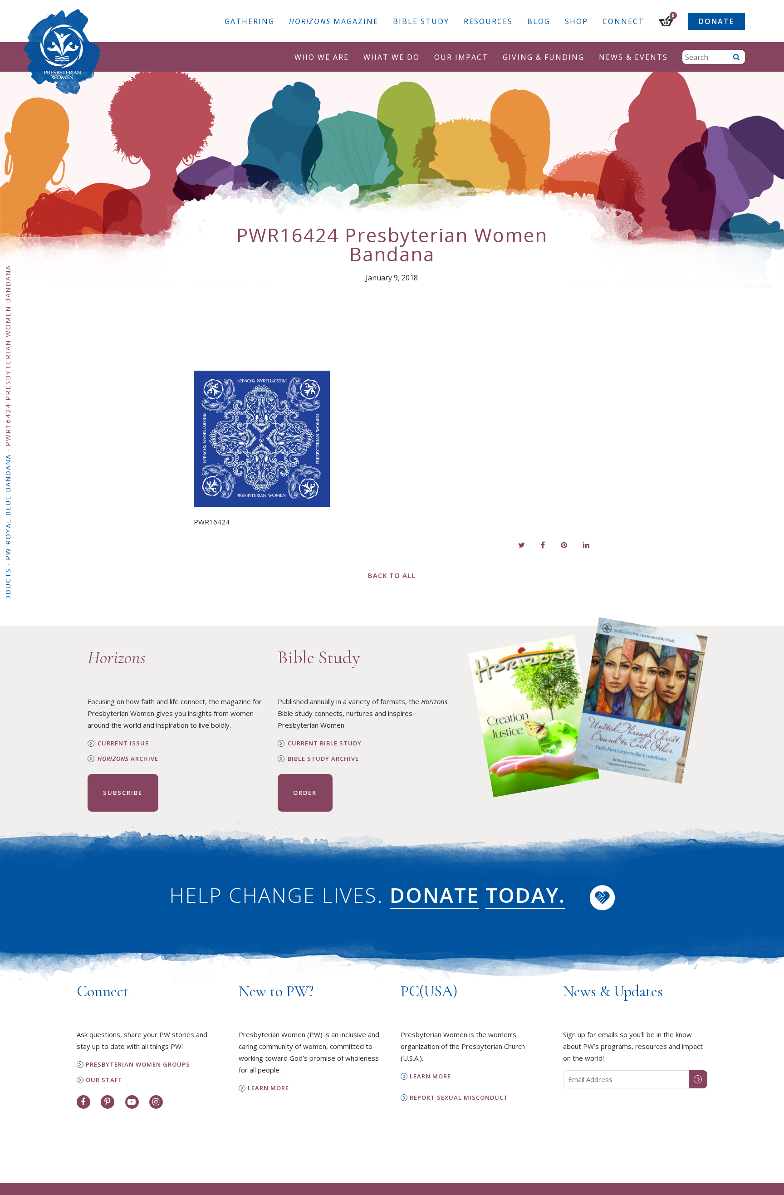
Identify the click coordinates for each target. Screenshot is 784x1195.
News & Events (633, 57)
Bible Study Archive (323, 759)
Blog (538, 21)
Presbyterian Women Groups (138, 1065)
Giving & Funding (543, 57)
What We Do (391, 57)
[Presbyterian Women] (62, 51)
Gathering (249, 21)
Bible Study (421, 21)
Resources (488, 21)
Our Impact (461, 57)
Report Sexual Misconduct (459, 1098)
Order (305, 793)
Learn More (268, 1088)
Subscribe (122, 793)
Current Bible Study (325, 743)
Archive (128, 759)
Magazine (333, 21)
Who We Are (321, 57)
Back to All (392, 575)
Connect (623, 21)
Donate (716, 21)
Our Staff (104, 1080)
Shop (576, 21)
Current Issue (123, 743)
